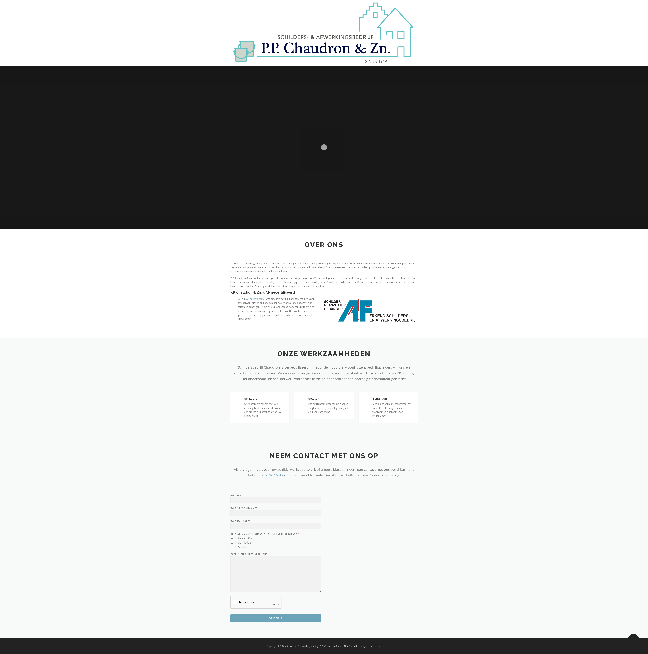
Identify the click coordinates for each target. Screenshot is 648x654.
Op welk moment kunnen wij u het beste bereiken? (264, 534)
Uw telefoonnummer (245, 508)
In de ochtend (243, 537)
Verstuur (275, 618)
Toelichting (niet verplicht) (249, 554)
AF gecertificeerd (255, 298)
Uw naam (237, 495)
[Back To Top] (634, 638)
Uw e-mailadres (241, 521)
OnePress (349, 646)
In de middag (243, 542)
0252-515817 (273, 475)
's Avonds (241, 547)
